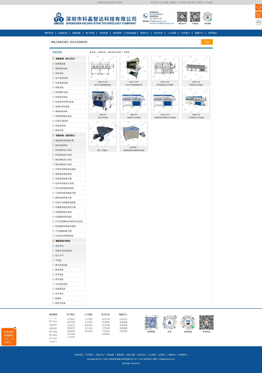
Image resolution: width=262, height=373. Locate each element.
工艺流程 (106, 328)
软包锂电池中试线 (63, 154)
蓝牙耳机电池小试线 (64, 183)
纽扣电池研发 (61, 145)
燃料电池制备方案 (63, 197)
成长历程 (71, 322)
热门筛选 (90, 32)
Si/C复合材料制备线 (64, 235)
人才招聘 (88, 319)
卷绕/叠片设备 (61, 92)
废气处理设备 (61, 264)
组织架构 (71, 331)
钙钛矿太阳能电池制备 (65, 202)
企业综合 (123, 319)
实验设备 (76, 32)
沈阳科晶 (53, 324)
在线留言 (173, 2)
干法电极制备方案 (63, 230)
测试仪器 (59, 130)
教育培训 (88, 325)
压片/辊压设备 (61, 77)
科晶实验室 (131, 32)
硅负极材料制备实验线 (65, 226)
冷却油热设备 (61, 283)
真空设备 (59, 279)
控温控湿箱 (60, 125)
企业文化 (71, 325)
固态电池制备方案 (63, 178)
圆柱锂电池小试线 (63, 159)
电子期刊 (192, 2)
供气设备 (59, 274)
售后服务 (106, 322)
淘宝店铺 (182, 2)
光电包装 (103, 32)
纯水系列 (59, 293)
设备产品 (100, 354)
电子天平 (59, 255)
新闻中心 (144, 32)
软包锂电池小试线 (63, 149)
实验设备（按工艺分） (66, 58)
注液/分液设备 (61, 120)
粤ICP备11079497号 (131, 363)
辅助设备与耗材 (63, 240)
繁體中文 (201, 2)
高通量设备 (60, 63)
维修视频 (123, 328)
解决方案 (131, 354)
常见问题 (106, 325)
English (210, 2)
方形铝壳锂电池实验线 (65, 169)
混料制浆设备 (61, 68)
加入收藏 (164, 2)
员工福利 (71, 334)
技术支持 (158, 32)
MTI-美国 (53, 327)
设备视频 (123, 322)
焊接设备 (59, 87)
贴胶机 (58, 298)
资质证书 (71, 328)
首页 (94, 52)
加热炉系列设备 (62, 106)
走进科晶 (62, 32)
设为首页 (155, 2)
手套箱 (58, 260)
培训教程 (106, 334)
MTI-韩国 (53, 331)
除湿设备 (59, 269)
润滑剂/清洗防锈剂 (63, 250)
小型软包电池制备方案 (65, 192)
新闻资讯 (120, 354)
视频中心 (199, 32)
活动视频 (123, 331)
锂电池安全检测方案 (64, 140)
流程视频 (123, 325)
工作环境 (71, 337)
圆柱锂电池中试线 (63, 164)
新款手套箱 (60, 303)
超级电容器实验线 (63, 173)
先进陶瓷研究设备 (63, 216)
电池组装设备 (61, 96)
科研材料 (117, 32)
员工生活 (88, 328)
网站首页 (49, 32)
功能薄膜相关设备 (63, 211)
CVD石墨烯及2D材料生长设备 (69, 221)
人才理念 (88, 322)
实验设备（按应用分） (66, 135)
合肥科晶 (53, 321)
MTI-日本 (53, 334)
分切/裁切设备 (61, 82)
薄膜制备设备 (61, 111)
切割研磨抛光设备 (63, 115)
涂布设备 (59, 73)
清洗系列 (59, 245)
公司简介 (71, 319)
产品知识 (106, 331)
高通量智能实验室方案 (65, 207)
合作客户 (185, 32)
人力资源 (172, 32)
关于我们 (89, 354)
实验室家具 (60, 288)
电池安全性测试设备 (64, 101)
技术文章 (106, 319)
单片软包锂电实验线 (64, 187)
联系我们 (213, 32)
